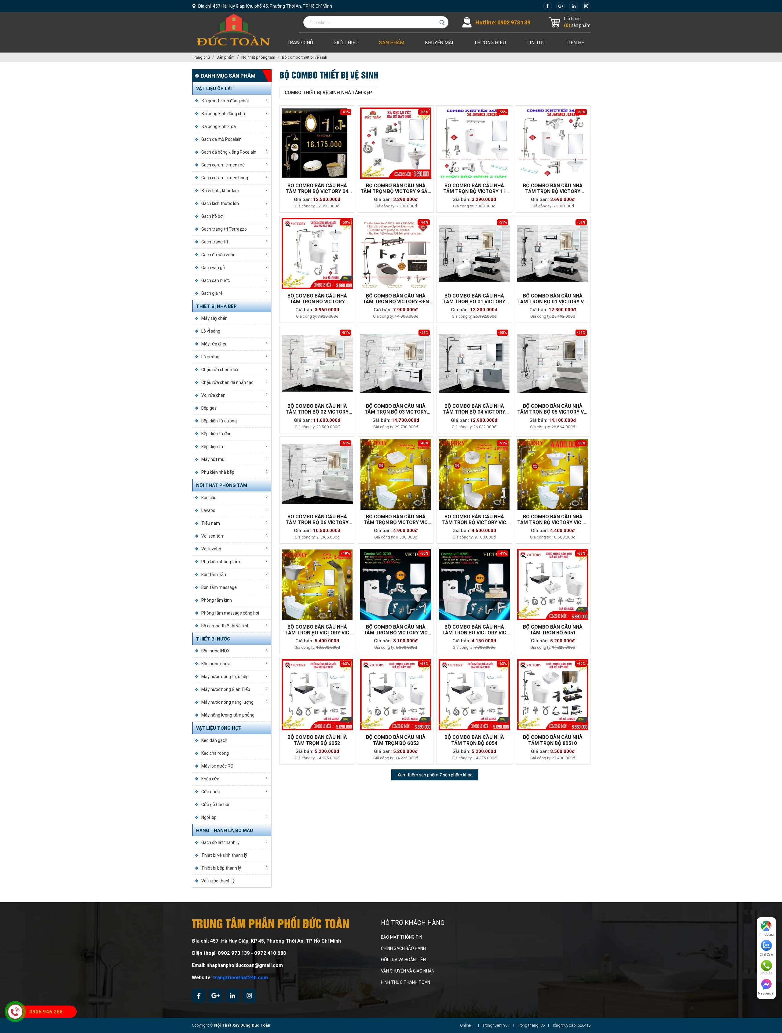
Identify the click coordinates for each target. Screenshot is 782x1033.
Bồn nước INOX (215, 650)
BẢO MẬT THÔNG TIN (401, 937)
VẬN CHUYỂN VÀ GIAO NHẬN (407, 971)
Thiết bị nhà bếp (216, 306)
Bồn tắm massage (219, 587)
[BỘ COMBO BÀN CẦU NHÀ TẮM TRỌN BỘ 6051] (552, 584)
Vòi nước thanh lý (218, 880)
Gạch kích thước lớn (220, 203)
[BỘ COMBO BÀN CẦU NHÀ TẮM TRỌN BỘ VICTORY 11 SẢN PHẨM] (474, 143)
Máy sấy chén (214, 318)
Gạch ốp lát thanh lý (220, 842)
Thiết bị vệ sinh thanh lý (224, 855)
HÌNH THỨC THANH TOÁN (405, 982)
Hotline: (502, 22)
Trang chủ (300, 43)
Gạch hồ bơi (212, 216)
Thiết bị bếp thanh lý (221, 868)
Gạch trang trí (214, 241)
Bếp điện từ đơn (216, 433)
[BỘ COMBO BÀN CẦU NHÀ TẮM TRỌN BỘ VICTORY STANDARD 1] (552, 143)
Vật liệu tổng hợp (219, 728)
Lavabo (208, 510)
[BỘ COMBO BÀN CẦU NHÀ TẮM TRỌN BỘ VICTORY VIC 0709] (395, 584)
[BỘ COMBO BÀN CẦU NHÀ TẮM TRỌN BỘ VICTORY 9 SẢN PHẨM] (395, 143)
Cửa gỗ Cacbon (216, 804)
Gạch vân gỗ (213, 267)
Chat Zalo (766, 954)
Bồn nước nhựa (215, 663)
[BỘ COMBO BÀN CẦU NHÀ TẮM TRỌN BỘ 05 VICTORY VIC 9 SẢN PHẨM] (552, 363)
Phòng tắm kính (216, 600)
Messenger (766, 993)
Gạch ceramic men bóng (224, 177)
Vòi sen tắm (213, 536)
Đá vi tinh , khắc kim (220, 190)
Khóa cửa (210, 778)
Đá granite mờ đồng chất (225, 100)
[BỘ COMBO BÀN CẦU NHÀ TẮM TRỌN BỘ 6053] (395, 694)
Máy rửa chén (214, 343)
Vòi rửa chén (213, 395)
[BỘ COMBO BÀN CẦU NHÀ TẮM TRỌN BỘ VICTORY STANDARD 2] (317, 253)
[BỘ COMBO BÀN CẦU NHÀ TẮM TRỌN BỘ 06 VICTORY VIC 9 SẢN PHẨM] (317, 474)
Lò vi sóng (210, 331)
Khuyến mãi (439, 43)
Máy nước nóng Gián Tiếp (225, 689)
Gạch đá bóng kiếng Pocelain (228, 152)
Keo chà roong (215, 753)
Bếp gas (209, 408)
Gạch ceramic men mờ (223, 164)
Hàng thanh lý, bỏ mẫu (224, 830)
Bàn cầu (209, 497)
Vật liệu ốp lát (215, 88)
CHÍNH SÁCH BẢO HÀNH (403, 948)
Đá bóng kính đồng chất (224, 113)
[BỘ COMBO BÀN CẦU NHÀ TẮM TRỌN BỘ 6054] (474, 694)
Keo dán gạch (214, 740)
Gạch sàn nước (215, 280)
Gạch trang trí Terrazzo (224, 229)
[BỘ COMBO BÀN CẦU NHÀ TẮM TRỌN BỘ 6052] (317, 694)
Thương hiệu (490, 43)
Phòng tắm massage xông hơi (230, 613)
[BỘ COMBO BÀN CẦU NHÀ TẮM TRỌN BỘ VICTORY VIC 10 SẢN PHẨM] (474, 474)
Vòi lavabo (211, 548)
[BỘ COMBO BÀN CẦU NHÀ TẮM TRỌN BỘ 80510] (552, 694)
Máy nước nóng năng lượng (227, 702)
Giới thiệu (346, 43)
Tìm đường (766, 934)
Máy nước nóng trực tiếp (225, 676)
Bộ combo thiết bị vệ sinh (225, 625)
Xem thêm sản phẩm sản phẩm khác (434, 774)
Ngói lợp (209, 817)
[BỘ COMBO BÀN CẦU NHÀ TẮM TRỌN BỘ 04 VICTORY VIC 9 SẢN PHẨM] (474, 363)
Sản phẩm (391, 43)
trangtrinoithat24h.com (240, 977)
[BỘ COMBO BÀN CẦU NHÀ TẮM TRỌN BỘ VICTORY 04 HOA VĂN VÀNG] (317, 143)
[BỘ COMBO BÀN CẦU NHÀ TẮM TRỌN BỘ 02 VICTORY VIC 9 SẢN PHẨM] (317, 363)
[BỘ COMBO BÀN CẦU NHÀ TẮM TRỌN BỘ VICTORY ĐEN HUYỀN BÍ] (395, 253)
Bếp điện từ (212, 446)
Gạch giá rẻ (212, 293)
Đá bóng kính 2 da (218, 126)
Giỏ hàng (572, 18)
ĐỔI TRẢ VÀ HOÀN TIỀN (403, 959)
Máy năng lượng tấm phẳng (227, 715)
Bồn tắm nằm (214, 574)
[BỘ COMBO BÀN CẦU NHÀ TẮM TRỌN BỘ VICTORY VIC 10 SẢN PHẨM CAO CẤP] (395, 474)
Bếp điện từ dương (219, 420)
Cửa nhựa (210, 791)
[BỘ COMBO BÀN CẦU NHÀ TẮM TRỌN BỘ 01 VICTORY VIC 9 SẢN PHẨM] (552, 253)
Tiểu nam (210, 523)
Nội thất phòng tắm (221, 485)
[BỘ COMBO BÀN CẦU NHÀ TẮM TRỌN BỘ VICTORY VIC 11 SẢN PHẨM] (552, 474)
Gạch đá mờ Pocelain (221, 139)
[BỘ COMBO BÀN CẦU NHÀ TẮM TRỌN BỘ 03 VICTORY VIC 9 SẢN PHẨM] (395, 363)
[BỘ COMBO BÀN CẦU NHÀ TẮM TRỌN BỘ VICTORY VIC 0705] (474, 584)
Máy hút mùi (213, 459)
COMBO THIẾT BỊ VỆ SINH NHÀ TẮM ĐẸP (328, 92)
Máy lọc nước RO (217, 766)
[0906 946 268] (15, 1011)
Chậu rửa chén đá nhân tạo (227, 382)
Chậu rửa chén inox (219, 369)
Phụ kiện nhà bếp (217, 472)
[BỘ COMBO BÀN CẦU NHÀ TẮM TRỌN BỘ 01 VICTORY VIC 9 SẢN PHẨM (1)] (474, 253)
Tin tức (536, 43)
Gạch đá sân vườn (218, 254)
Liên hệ (575, 43)
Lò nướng (210, 356)
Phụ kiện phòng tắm (220, 561)
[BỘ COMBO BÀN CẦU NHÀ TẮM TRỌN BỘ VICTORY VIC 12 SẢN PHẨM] (317, 584)
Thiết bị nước (213, 639)
